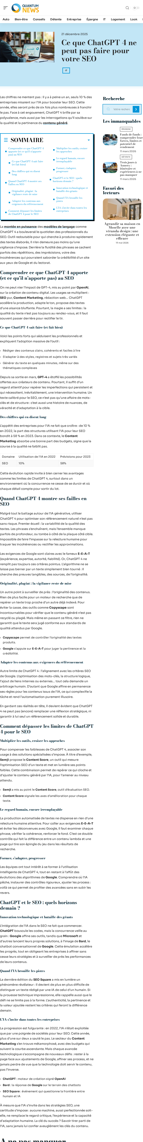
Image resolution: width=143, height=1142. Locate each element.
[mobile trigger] (6, 8)
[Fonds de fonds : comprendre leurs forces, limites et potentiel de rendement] (110, 139)
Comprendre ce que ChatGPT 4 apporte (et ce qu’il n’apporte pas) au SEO (26, 151)
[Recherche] (127, 8)
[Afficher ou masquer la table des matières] (66, 140)
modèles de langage (59, 227)
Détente (126, 157)
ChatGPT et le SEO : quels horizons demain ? (67, 179)
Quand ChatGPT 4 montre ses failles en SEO (25, 182)
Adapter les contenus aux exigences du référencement (27, 202)
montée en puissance (20, 227)
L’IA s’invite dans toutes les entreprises (71, 209)
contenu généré (55, 123)
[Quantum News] (25, 8)
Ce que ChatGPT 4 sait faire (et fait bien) (27, 162)
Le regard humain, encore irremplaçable (70, 159)
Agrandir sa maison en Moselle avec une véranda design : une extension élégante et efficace (122, 231)
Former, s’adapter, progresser (66, 169)
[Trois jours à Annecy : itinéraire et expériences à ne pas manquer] (110, 167)
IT (66, 70)
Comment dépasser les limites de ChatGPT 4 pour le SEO (25, 212)
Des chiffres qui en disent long (26, 172)
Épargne (126, 129)
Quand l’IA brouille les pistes (69, 199)
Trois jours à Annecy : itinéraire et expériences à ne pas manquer (131, 168)
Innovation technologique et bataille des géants (72, 189)
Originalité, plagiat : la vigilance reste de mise (24, 192)
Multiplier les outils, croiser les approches (71, 149)
